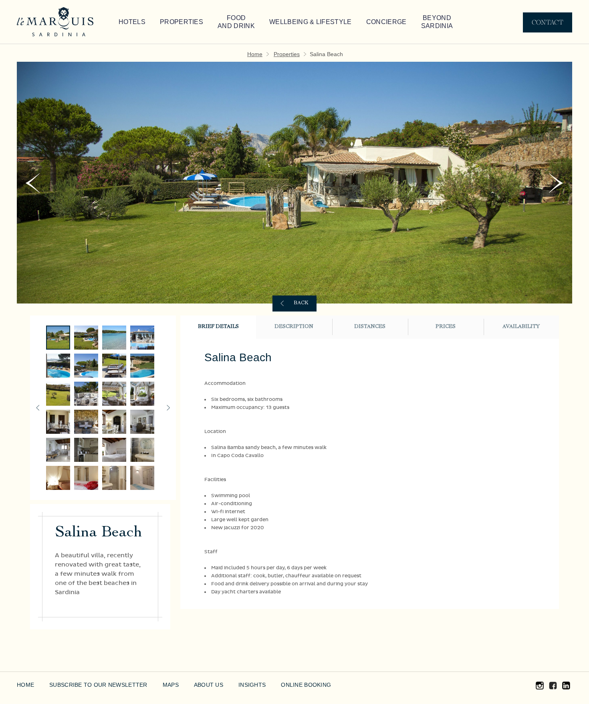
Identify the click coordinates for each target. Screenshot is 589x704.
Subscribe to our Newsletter (98, 685)
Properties (181, 21)
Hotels (132, 21)
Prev (32, 183)
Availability (521, 327)
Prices (446, 327)
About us (208, 685)
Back (301, 303)
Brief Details (218, 327)
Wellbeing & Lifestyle (310, 21)
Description (293, 327)
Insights (252, 685)
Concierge (386, 21)
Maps (171, 685)
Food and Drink (236, 21)
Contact (547, 22)
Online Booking (306, 685)
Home (254, 54)
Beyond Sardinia (437, 21)
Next (556, 183)
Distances (369, 327)
